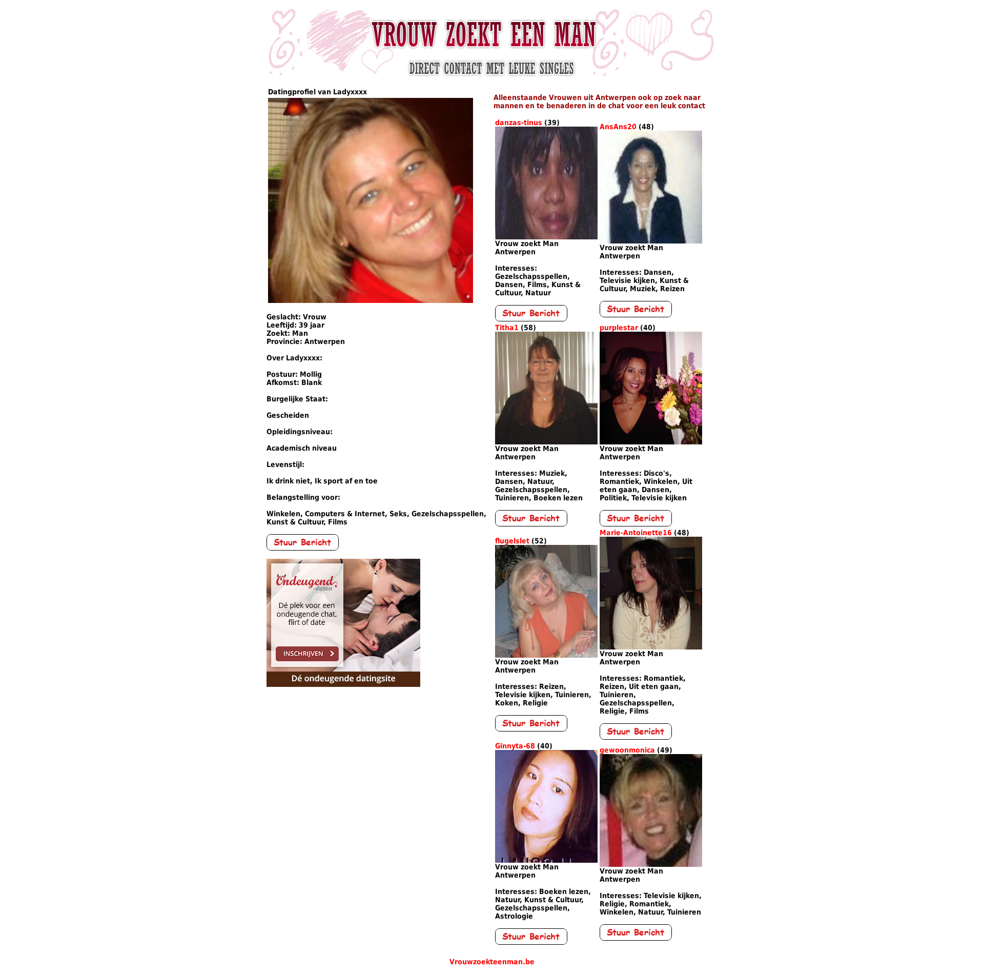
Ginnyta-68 (515, 746)
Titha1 (507, 327)
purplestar (619, 327)
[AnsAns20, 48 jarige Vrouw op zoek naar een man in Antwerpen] (651, 241)
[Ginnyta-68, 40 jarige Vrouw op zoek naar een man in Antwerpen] (546, 860)
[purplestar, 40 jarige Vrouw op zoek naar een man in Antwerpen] (651, 442)
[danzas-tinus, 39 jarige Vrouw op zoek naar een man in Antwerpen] (546, 237)
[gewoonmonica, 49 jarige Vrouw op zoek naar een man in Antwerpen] (651, 864)
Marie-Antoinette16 (636, 533)
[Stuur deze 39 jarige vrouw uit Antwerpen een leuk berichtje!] (302, 548)
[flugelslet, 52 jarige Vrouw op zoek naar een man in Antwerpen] (546, 655)
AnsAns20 (618, 127)
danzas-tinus (518, 122)
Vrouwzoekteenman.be (492, 962)
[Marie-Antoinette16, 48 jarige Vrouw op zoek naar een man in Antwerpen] (651, 647)
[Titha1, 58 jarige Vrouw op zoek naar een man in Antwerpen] (546, 442)
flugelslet (512, 541)
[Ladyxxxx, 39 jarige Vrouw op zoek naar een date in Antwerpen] (370, 300)
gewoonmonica (627, 750)
